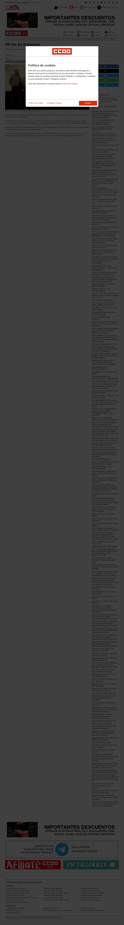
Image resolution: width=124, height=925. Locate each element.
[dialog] (62, 76)
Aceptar (88, 103)
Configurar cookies (54, 103)
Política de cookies (69, 84)
